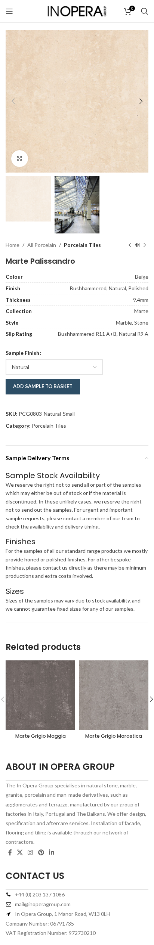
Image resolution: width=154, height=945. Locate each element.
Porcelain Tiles (82, 245)
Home (12, 245)
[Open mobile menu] (9, 11)
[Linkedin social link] (51, 852)
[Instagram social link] (30, 852)
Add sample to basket (43, 386)
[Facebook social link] (10, 852)
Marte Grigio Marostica (113, 736)
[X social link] (19, 852)
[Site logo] (77, 10)
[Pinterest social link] (41, 852)
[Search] (144, 11)
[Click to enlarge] (19, 158)
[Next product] (144, 245)
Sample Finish (22, 353)
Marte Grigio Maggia (40, 736)
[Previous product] (129, 245)
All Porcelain (41, 245)
